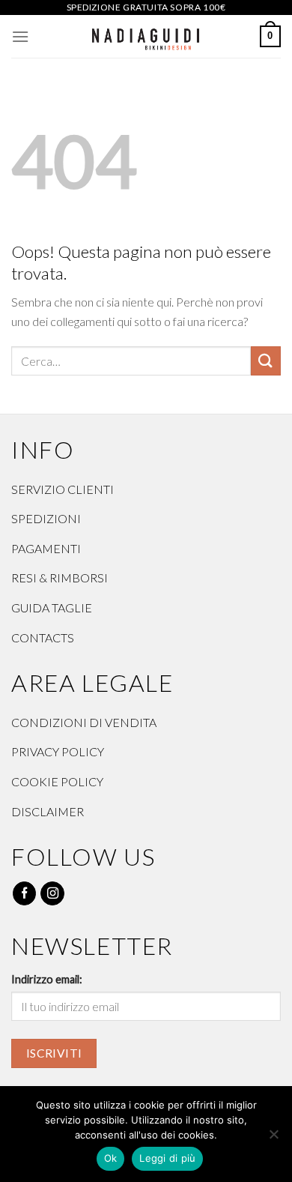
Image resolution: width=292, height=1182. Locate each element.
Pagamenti (46, 548)
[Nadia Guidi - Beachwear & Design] (146, 36)
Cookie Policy (57, 781)
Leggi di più (167, 1158)
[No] (273, 1139)
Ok (111, 1158)
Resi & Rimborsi (59, 577)
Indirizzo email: (46, 979)
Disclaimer (47, 811)
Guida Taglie (51, 607)
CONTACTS (42, 637)
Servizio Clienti (62, 489)
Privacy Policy (57, 751)
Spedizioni (46, 518)
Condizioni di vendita (83, 722)
